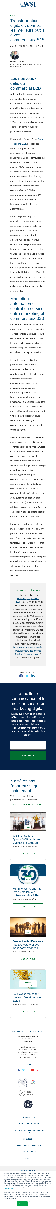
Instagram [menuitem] (37, 1070)
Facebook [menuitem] (19, 1070)
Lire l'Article (28, 854)
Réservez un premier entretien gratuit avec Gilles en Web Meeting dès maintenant (28, 651)
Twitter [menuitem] (23, 1070)
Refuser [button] (34, 1204)
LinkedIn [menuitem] (28, 1070)
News (12, 15)
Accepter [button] (22, 1204)
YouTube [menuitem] (32, 1070)
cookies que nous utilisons (13, 1187)
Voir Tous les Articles (24, 804)
